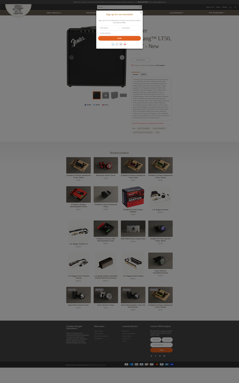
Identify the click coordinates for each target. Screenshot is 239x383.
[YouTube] (125, 44)
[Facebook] (116, 44)
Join (119, 38)
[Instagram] (120, 44)
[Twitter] (112, 44)
